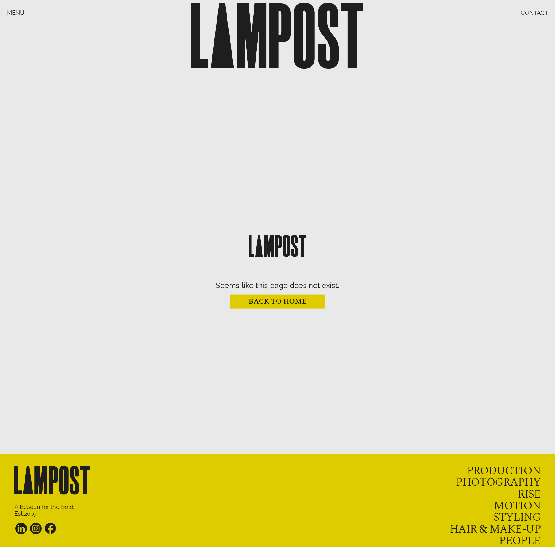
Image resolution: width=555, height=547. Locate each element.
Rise (529, 494)
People (520, 541)
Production (504, 471)
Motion (517, 506)
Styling (517, 517)
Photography (498, 482)
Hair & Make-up (495, 529)
